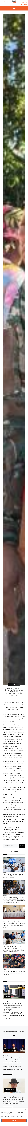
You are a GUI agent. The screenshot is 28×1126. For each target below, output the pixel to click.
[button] (26, 1109)
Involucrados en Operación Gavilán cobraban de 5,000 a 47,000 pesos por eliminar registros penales (12, 1007)
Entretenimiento (10, 1089)
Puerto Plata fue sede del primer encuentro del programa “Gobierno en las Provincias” (14, 876)
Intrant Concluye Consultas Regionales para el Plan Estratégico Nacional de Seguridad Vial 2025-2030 (14, 924)
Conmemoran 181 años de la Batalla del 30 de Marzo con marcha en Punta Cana (14, 973)
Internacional (9, 1050)
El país (14, 684)
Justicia (8, 996)
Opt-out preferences (13, 1123)
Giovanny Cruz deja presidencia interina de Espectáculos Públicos (14, 1098)
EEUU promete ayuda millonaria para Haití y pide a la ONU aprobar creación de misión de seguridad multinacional (13, 1061)
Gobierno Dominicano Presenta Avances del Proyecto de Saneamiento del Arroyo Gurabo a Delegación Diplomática (13, 949)
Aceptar (14, 1120)
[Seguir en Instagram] (7, 1)
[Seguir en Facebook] (2, 1)
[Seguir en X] (5, 1)
